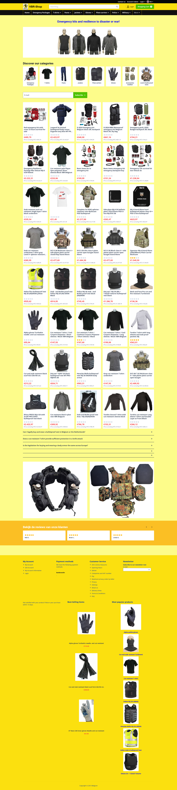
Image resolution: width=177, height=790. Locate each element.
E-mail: (137, 567)
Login (142, 2)
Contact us (121, 2)
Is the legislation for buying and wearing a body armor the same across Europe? (55, 445)
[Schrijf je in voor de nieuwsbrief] (149, 569)
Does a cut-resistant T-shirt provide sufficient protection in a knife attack (53, 439)
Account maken (132, 2)
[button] (150, 1)
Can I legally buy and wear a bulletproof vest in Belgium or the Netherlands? (54, 432)
